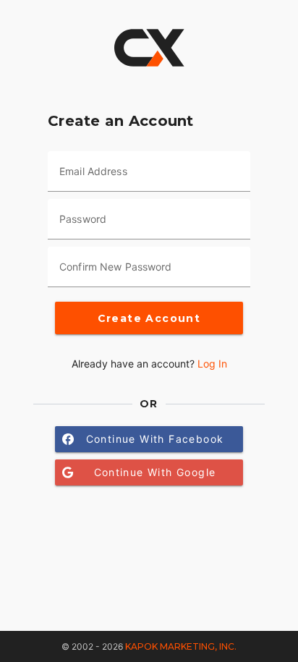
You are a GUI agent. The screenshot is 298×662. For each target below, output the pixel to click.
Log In (212, 363)
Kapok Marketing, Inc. (181, 646)
